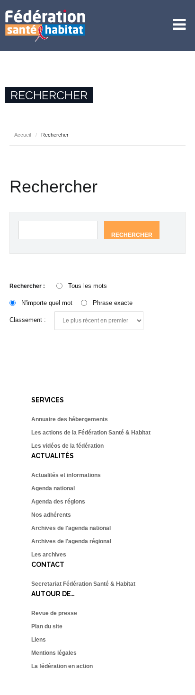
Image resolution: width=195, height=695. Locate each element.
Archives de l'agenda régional (71, 541)
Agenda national (53, 488)
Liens (38, 639)
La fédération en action (62, 666)
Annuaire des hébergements (69, 419)
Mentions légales (54, 653)
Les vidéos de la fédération (67, 446)
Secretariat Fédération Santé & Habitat (83, 584)
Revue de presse (54, 613)
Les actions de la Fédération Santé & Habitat (91, 432)
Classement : (27, 319)
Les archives (48, 554)
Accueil (22, 135)
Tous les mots (87, 285)
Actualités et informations (66, 475)
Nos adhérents (51, 515)
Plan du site (46, 626)
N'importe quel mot (46, 302)
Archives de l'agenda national (71, 528)
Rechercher (131, 235)
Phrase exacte (113, 302)
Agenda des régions (58, 501)
